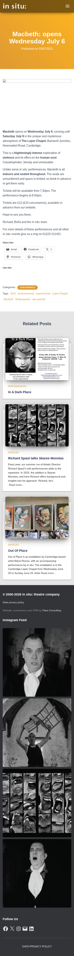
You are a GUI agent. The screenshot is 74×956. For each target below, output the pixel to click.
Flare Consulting (51, 610)
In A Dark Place (19, 392)
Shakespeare (22, 299)
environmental (26, 293)
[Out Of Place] (37, 517)
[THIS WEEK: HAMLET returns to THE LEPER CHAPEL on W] (37, 732)
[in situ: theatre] (14, 6)
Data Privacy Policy (37, 946)
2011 (13, 293)
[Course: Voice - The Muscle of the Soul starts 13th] (37, 873)
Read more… (16, 484)
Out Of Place (17, 550)
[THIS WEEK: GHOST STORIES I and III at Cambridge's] (37, 662)
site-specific (38, 299)
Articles (13, 452)
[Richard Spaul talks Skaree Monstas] (37, 425)
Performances (27, 287)
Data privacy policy (13, 602)
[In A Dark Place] (37, 358)
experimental (43, 293)
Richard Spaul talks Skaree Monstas (36, 458)
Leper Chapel (60, 293)
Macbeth (8, 299)
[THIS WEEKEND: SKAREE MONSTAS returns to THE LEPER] (37, 803)
